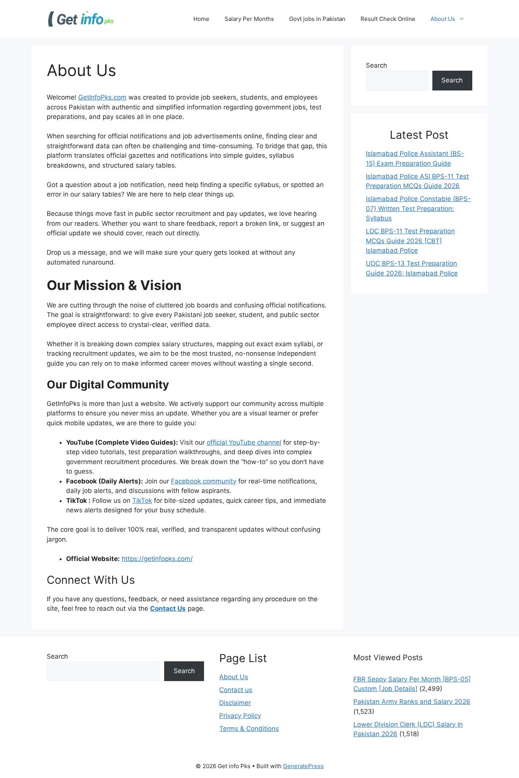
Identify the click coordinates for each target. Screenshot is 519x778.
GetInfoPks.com (102, 97)
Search (376, 65)
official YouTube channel (244, 442)
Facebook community (203, 481)
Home (201, 18)
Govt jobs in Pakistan (317, 18)
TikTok (142, 500)
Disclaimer (235, 703)
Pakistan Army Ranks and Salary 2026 (411, 701)
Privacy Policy (240, 715)
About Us (442, 18)
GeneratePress (303, 766)
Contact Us (168, 608)
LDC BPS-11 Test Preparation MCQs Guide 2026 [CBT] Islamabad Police (410, 240)
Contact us (235, 690)
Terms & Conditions (249, 728)
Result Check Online (388, 18)
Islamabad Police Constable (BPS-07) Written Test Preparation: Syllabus (418, 208)
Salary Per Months (249, 18)
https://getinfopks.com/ (157, 559)
